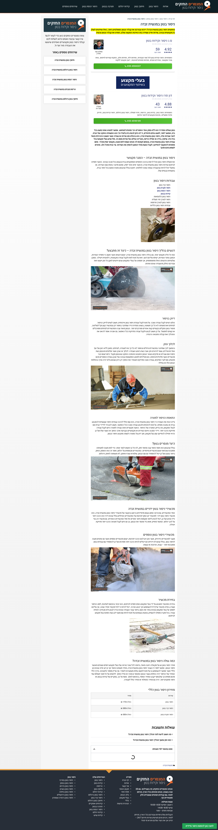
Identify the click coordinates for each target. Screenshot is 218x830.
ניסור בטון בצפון (152, 19)
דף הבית (172, 19)
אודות (165, 6)
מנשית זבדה (168, 765)
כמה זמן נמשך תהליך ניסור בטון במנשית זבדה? (152, 740)
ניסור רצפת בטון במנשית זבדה (64, 79)
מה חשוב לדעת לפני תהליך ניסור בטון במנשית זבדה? (149, 734)
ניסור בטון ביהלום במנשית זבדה (65, 69)
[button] (133, 734)
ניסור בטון (153, 6)
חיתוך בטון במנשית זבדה (65, 60)
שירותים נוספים (69, 6)
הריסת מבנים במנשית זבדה (65, 89)
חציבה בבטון (108, 6)
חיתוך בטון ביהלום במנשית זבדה (65, 99)
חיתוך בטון (139, 6)
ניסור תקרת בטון (163, 187)
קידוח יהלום (124, 6)
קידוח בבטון (165, 193)
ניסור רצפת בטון (89, 6)
